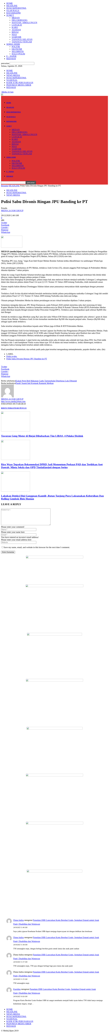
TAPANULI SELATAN (22, 39)
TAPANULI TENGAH (22, 42)
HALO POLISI (18, 54)
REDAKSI (11, 59)
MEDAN (16, 18)
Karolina (17, 989)
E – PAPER (11, 56)
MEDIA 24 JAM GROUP (12, 210)
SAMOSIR (16, 37)
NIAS (14, 34)
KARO (15, 27)
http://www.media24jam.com (13, 401)
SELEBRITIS (18, 51)
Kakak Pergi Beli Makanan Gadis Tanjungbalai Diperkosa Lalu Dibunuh (46, 381)
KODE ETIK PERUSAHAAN (19, 82)
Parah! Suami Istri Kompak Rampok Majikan (35, 383)
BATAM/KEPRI (13, 13)
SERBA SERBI (13, 44)
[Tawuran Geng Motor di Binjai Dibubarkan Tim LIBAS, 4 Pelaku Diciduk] (15, 431)
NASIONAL (12, 80)
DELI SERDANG (20, 20)
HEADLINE (11, 6)
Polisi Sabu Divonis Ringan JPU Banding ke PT (26, 359)
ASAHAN (16, 30)
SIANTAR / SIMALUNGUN (24, 22)
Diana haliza (18, 920)
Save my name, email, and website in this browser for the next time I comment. (37, 547)
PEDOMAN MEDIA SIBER (18, 85)
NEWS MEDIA (13, 75)
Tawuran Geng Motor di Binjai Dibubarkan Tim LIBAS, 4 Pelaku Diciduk (42, 436)
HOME (9, 3)
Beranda (4, 186)
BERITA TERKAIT (8, 408)
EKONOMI (17, 49)
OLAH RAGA (12, 10)
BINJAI (15, 32)
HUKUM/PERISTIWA (16, 8)
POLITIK (16, 46)
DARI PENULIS (21, 408)
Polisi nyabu (11, 356)
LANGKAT (17, 25)
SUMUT (10, 15)
